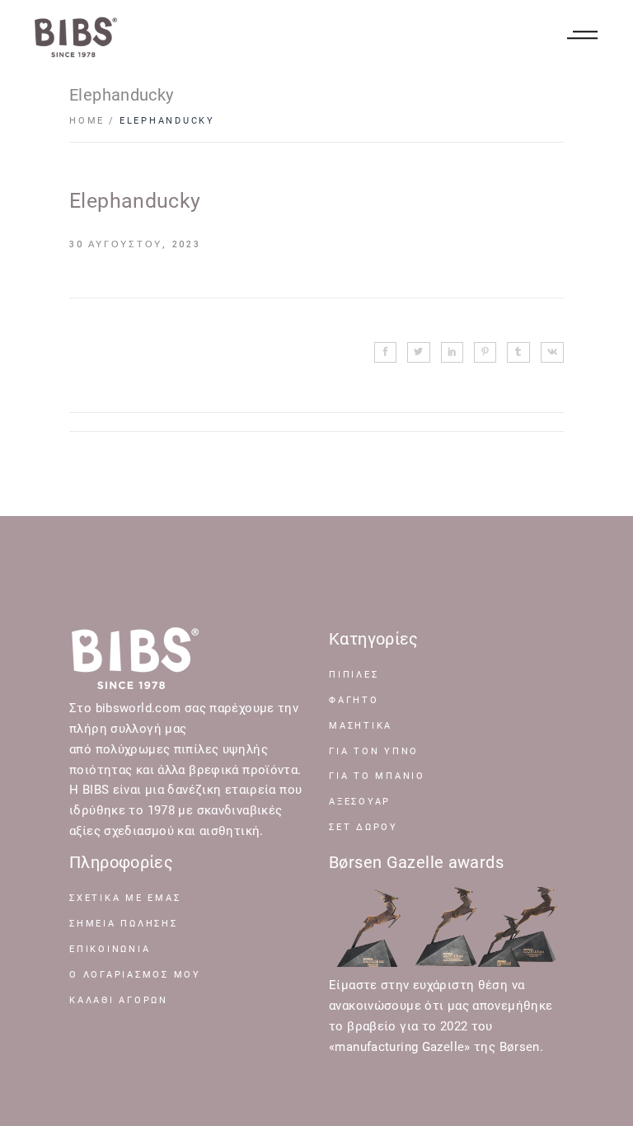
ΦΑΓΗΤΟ (354, 700)
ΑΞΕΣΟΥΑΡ (360, 801)
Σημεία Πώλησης (123, 923)
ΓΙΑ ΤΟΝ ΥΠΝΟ (374, 751)
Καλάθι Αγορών (118, 1000)
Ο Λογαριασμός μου (135, 974)
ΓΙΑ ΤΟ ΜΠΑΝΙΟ (377, 776)
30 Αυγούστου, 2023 (135, 244)
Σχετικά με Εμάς (125, 898)
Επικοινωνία (109, 949)
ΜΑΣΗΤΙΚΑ (360, 725)
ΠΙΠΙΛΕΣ (353, 674)
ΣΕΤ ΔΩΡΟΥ (363, 827)
